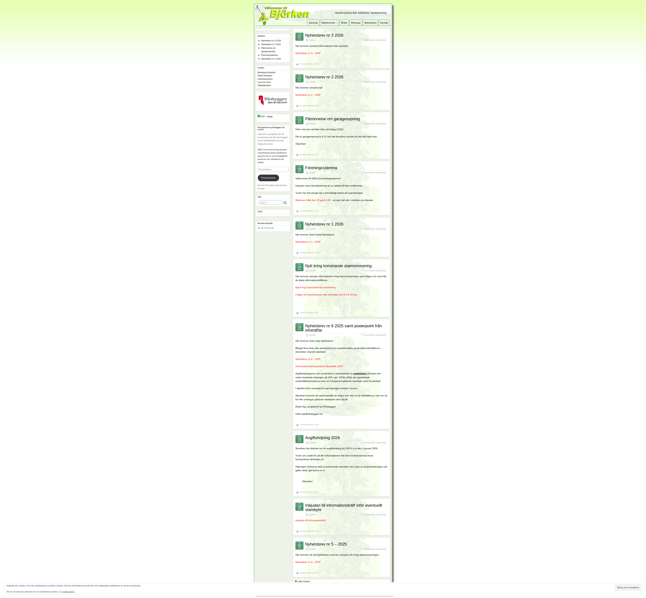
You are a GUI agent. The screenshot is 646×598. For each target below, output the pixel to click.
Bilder (344, 23)
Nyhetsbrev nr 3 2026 (324, 35)
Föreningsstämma (321, 167)
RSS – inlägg (266, 116)
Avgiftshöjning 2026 (322, 437)
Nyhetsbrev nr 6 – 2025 (307, 359)
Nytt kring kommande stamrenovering (338, 266)
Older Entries (304, 581)
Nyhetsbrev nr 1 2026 (324, 224)
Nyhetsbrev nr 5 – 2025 (326, 544)
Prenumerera (268, 178)
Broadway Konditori (267, 72)
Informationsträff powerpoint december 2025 (319, 366)
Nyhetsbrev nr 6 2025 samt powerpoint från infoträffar (343, 328)
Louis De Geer (264, 82)
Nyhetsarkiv (370, 23)
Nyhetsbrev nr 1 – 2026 (307, 241)
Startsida (313, 23)
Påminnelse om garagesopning (332, 119)
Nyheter (312, 40)
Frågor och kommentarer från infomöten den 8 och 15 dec (326, 294)
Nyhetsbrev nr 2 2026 (324, 77)
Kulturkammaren (265, 79)
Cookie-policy (68, 592)
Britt (309, 64)
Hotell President (265, 75)
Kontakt (384, 23)
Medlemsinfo (328, 23)
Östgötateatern (264, 85)
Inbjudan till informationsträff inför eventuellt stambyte (343, 507)
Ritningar (356, 23)
